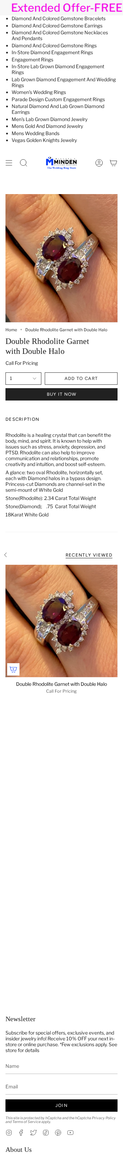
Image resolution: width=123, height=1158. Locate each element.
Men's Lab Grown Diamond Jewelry (49, 119)
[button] (23, 163)
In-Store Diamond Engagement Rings (52, 52)
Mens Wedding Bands (35, 133)
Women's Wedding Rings (39, 92)
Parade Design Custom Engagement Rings (58, 99)
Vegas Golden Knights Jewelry (44, 140)
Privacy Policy (104, 1118)
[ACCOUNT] (99, 163)
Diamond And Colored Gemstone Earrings (57, 25)
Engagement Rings (32, 59)
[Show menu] (9, 163)
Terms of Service (26, 1122)
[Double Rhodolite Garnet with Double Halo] (61, 621)
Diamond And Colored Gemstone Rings (54, 45)
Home (11, 329)
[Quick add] (13, 669)
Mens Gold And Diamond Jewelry (47, 126)
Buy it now (62, 394)
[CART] (113, 163)
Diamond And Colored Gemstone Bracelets (59, 18)
